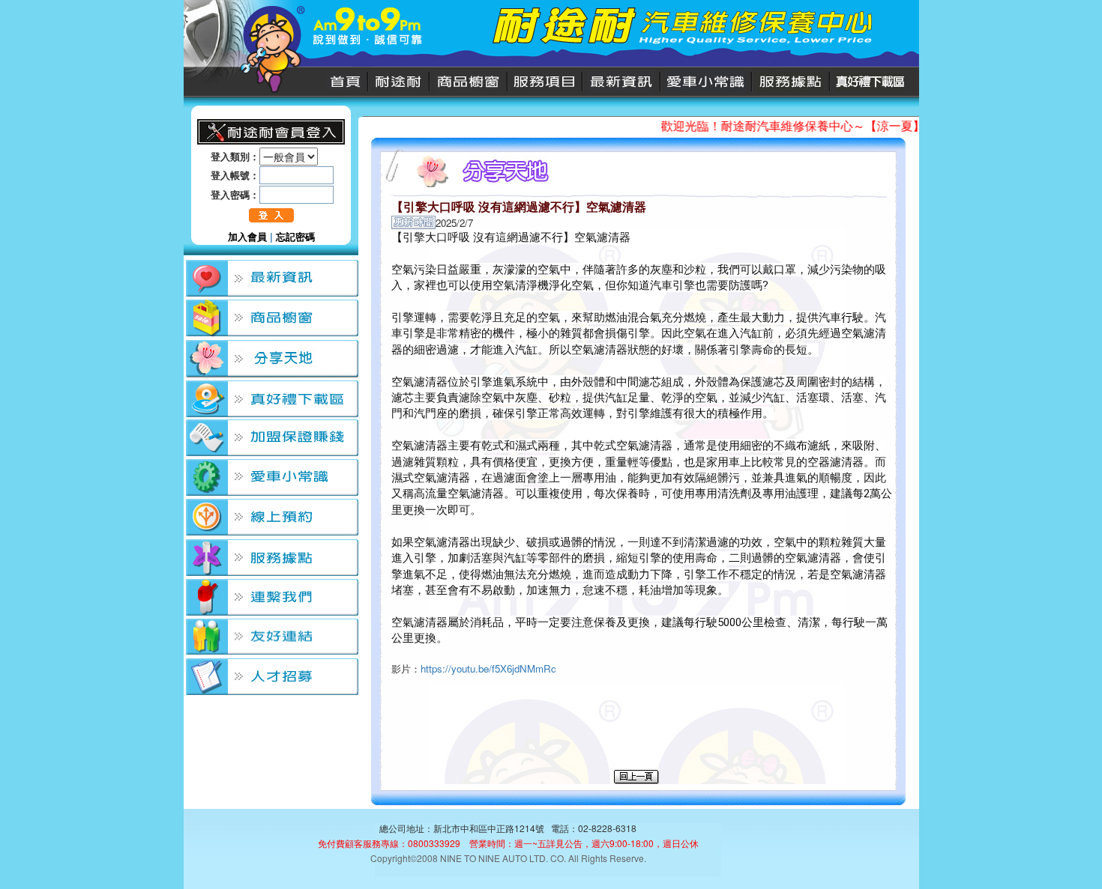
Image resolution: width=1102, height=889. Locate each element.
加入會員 (247, 236)
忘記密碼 (295, 236)
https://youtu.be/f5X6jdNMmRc (488, 668)
